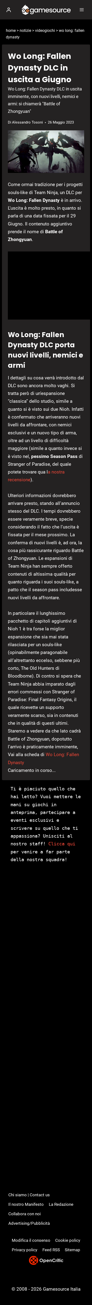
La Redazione (61, 1204)
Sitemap (72, 1249)
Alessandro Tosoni (27, 122)
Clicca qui (61, 843)
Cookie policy (67, 1240)
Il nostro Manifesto (26, 1204)
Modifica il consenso (31, 1240)
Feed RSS (51, 1249)
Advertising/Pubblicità (29, 1223)
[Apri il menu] (81, 9)
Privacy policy (24, 1249)
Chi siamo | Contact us (29, 1194)
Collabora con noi (24, 1213)
